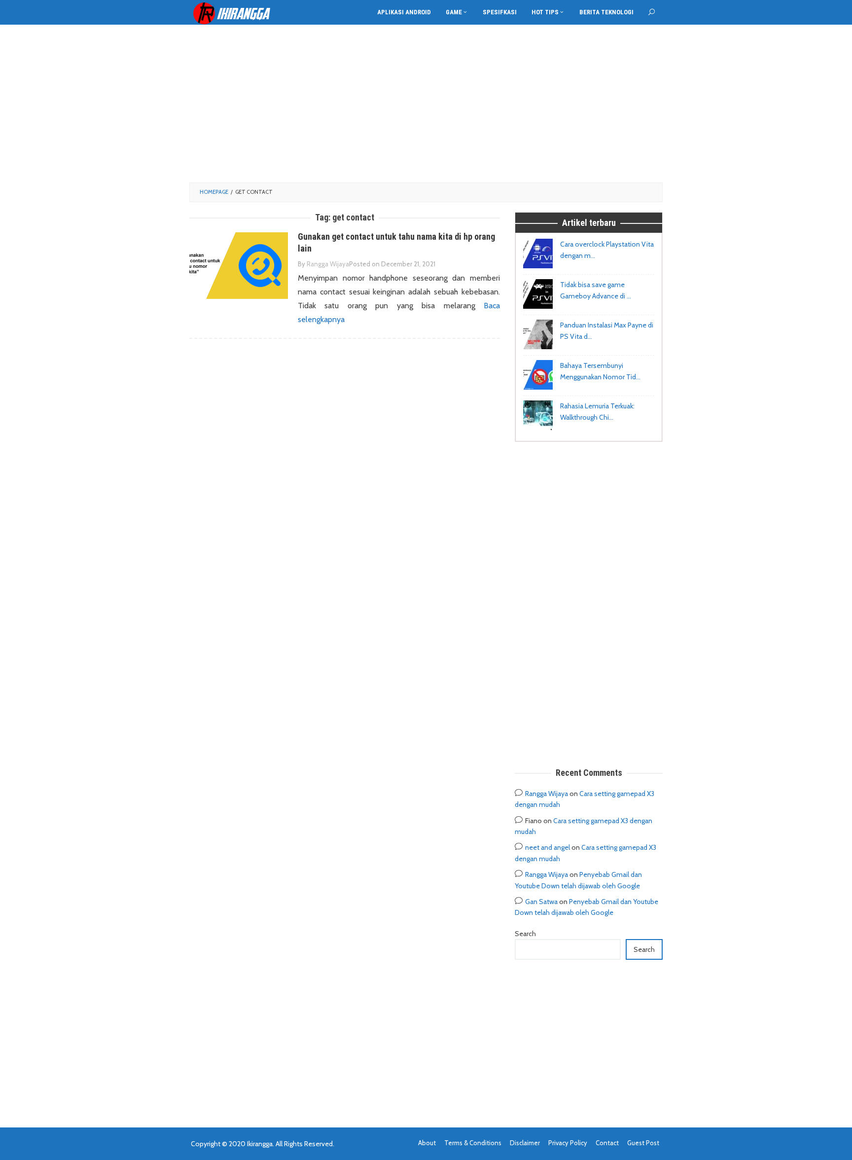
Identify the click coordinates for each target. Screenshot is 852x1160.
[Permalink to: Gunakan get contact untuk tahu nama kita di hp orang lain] (238, 265)
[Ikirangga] (238, 12)
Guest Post (643, 1143)
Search (525, 933)
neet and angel (547, 847)
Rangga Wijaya (546, 793)
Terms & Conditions (472, 1143)
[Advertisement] (426, 104)
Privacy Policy (567, 1143)
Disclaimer (525, 1143)
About (427, 1143)
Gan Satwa (541, 901)
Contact (607, 1143)
